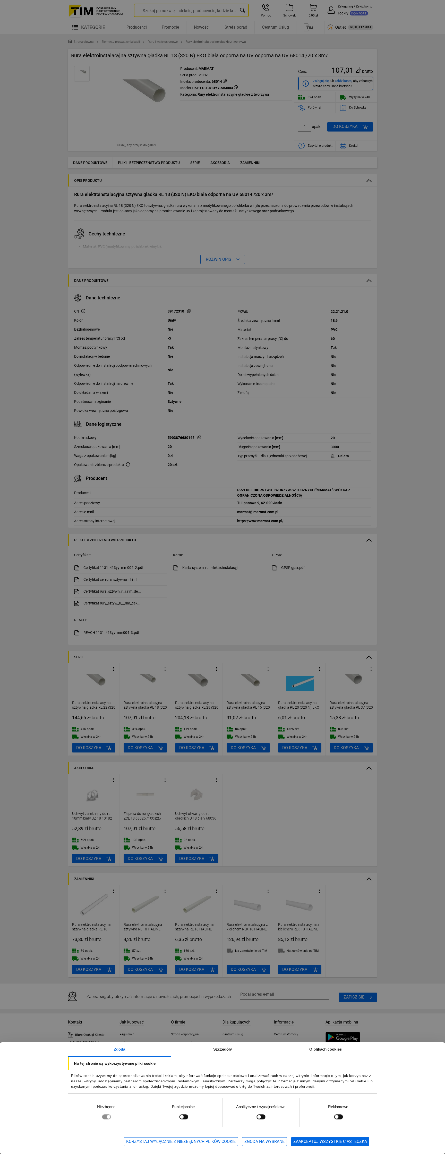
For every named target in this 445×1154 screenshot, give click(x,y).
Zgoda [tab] (119, 1049)
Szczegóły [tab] (222, 1049)
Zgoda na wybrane (264, 1141)
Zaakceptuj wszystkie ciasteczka (330, 1141)
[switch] (183, 1116)
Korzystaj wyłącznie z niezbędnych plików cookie (181, 1141)
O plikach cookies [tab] (325, 1049)
